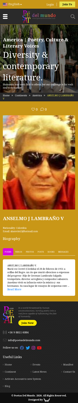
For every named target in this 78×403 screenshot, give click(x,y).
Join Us (67, 4)
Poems (8, 251)
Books (51, 251)
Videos (18, 251)
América (37, 95)
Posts (41, 251)
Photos (30, 251)
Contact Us (69, 371)
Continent (10, 371)
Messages (63, 251)
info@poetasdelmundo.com (24, 340)
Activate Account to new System (23, 379)
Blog (7, 386)
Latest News (40, 371)
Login (50, 4)
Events (36, 364)
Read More (14, 289)
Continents (21, 95)
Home (6, 95)
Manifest (68, 364)
